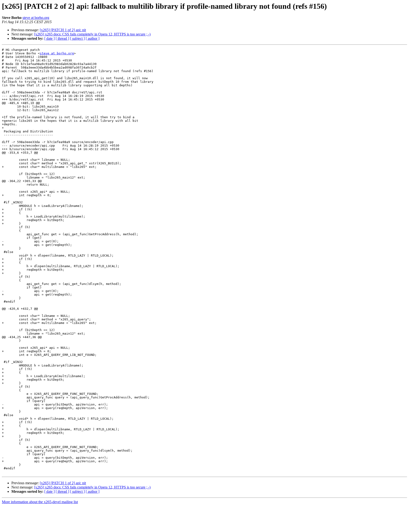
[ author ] (92, 38)
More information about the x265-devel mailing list (40, 502)
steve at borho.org (35, 18)
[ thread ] (62, 38)
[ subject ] (77, 38)
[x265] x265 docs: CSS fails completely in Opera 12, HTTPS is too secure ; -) (92, 34)
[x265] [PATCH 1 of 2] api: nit (63, 30)
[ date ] (49, 38)
